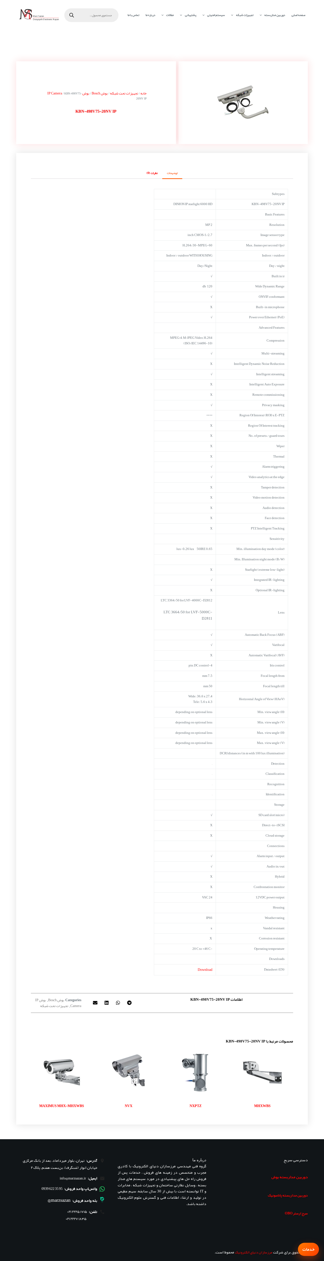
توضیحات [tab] (172, 173)
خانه (143, 93)
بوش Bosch (100, 93)
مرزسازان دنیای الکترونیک (253, 1252)
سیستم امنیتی (216, 15)
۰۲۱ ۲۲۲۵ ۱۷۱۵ (77, 1211)
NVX (128, 1105)
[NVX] (128, 1072)
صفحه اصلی (298, 15)
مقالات (170, 15)
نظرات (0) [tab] (152, 173)
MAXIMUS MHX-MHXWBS (61, 1105)
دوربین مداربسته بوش (289, 1177)
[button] (129, 1003)
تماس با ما (133, 15)
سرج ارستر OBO (296, 1213)
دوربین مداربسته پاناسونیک (288, 1195)
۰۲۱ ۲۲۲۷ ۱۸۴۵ (76, 1218)
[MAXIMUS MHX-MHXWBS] (62, 1072)
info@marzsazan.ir (73, 1178)
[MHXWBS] (262, 1072)
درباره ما (150, 15)
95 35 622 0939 (52, 1188)
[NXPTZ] (195, 1072)
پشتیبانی (190, 15)
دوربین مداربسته (274, 15)
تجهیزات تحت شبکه (124, 93)
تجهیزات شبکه (244, 15)
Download (205, 969)
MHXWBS (262, 1105)
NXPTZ (195, 1105)
